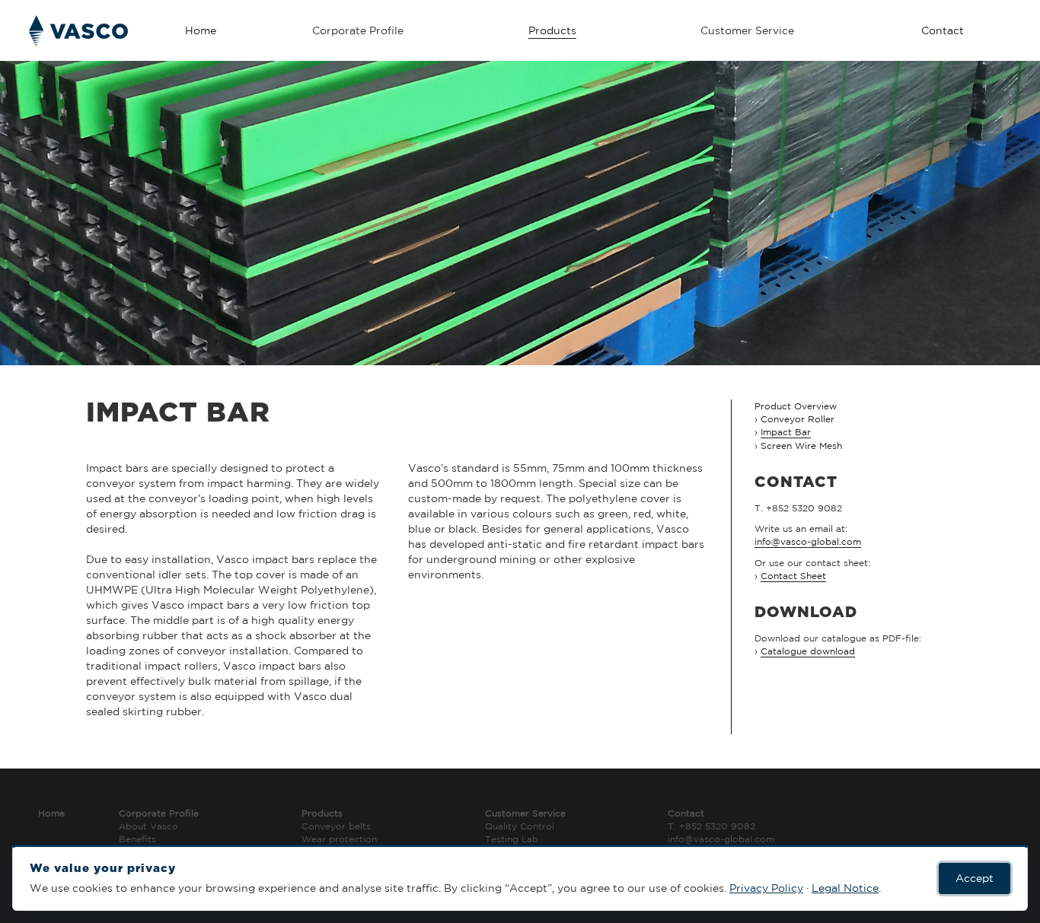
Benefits (137, 839)
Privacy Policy (766, 888)
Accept (974, 878)
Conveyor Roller (797, 419)
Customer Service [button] (747, 30)
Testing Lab (511, 839)
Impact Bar (786, 432)
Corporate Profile (159, 813)
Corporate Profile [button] (358, 30)
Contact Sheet (793, 576)
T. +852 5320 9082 (711, 826)
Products (552, 30)
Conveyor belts (336, 826)
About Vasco (148, 826)
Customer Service (525, 813)
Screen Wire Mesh (801, 445)
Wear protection (339, 839)
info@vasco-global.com (807, 541)
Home (200, 30)
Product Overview (795, 406)
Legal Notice (845, 888)
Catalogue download (808, 651)
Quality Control (519, 826)
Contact (942, 30)
